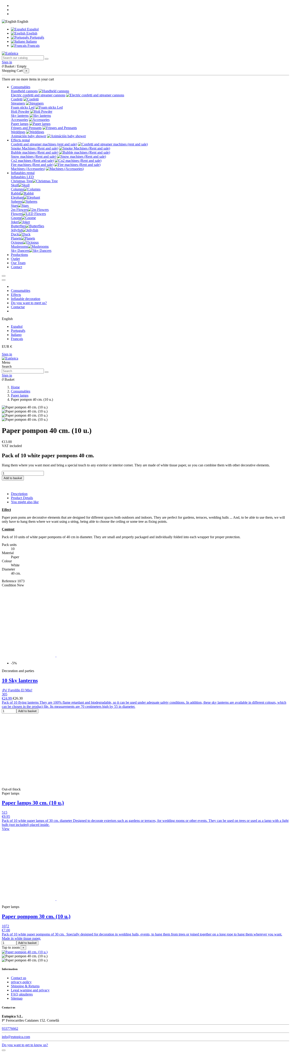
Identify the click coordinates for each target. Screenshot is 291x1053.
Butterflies (18, 226)
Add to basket (13, 478)
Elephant (17, 197)
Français (33, 46)
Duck (15, 234)
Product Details (22, 498)
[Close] (3, 280)
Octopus (17, 242)
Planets (16, 238)
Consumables (20, 291)
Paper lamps (19, 124)
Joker (15, 222)
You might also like (25, 502)
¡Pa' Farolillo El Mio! (17, 690)
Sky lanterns (20, 116)
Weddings (18, 132)
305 (4, 694)
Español (32, 29)
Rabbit (15, 193)
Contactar (18, 307)
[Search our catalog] (46, 59)
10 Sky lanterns (20, 680)
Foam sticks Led (23, 107)
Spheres (16, 201)
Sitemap (17, 998)
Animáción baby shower (28, 136)
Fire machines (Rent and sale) (32, 165)
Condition (9, 585)
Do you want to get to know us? (25, 1045)
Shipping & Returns (25, 986)
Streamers (18, 103)
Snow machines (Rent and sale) (33, 156)
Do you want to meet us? (29, 303)
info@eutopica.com (16, 1037)
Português (36, 37)
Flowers (17, 214)
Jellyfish (17, 230)
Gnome (16, 218)
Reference (9, 581)
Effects (16, 295)
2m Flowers (19, 210)
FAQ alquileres (22, 994)
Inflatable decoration (25, 299)
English (31, 33)
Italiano (31, 41)
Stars (14, 206)
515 (4, 812)
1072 (5, 926)
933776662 (10, 1028)
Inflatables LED (22, 177)
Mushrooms (19, 246)
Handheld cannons (24, 91)
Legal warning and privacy (30, 990)
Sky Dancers (20, 251)
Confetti (17, 99)
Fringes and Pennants (26, 128)
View (6, 829)
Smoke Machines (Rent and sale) (34, 148)
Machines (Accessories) (28, 169)
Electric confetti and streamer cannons (38, 95)
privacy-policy (21, 982)
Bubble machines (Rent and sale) (34, 152)
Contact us (18, 978)
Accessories (19, 120)
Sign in (7, 354)
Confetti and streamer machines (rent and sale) (44, 144)
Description (19, 494)
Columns (17, 189)
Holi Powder (20, 111)
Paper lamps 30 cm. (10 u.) (33, 803)
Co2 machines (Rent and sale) (32, 161)
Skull (14, 185)
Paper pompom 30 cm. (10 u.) (36, 916)
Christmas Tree (22, 181)
